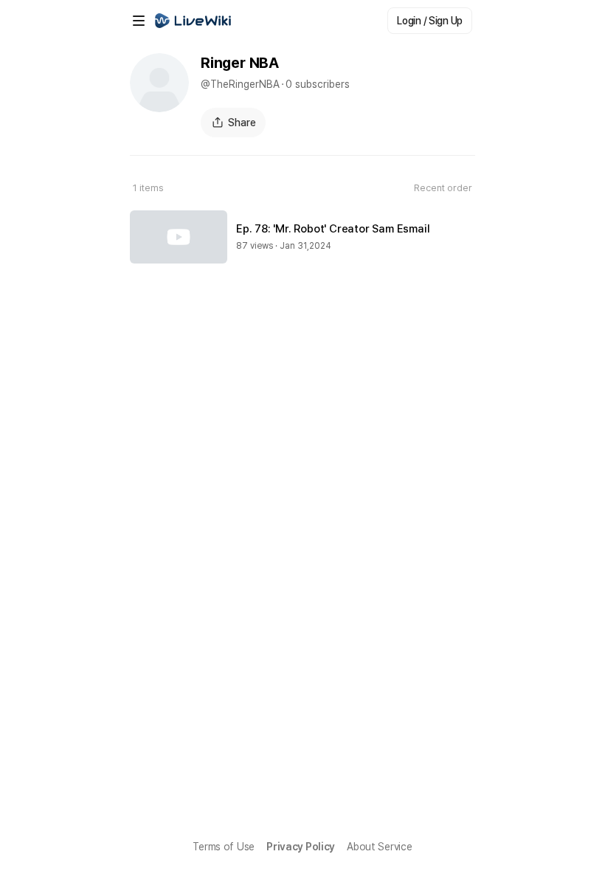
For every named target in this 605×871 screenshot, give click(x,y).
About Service (379, 847)
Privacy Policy (300, 847)
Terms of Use (224, 847)
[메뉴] (139, 21)
